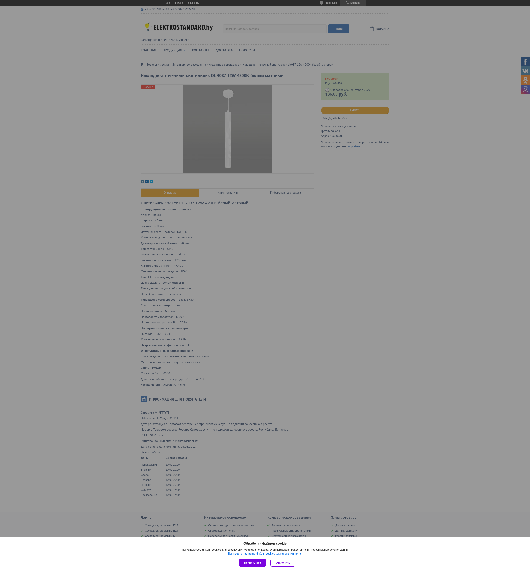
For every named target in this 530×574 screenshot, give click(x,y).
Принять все (252, 562)
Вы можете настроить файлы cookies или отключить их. (263, 553)
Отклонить (283, 562)
